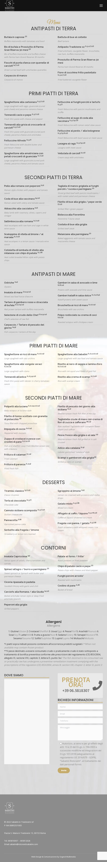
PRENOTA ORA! (76, 682)
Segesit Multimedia (68, 856)
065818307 (13, 840)
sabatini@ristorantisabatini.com (24, 844)
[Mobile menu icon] (101, 5)
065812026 (25, 840)
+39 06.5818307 (75, 690)
